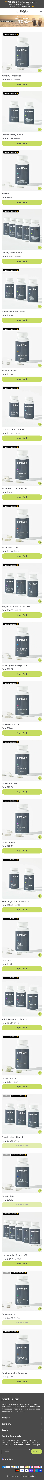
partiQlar (17, 1476)
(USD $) (8, 1459)
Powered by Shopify (29, 1476)
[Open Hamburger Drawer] (3, 12)
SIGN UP (36, 1451)
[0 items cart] (41, 12)
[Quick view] (40, 70)
